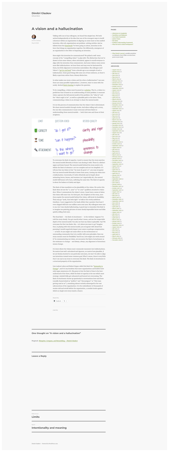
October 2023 (116, 86)
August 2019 (115, 166)
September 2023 (116, 88)
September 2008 (116, 179)
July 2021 (114, 134)
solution (88, 90)
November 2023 (116, 84)
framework (68, 46)
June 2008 (115, 182)
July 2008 (115, 181)
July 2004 (115, 229)
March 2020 (115, 155)
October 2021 (116, 129)
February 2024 (116, 81)
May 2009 (115, 177)
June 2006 (115, 203)
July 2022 (115, 112)
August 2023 (115, 90)
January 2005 (116, 221)
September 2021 (116, 131)
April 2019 (115, 169)
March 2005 (115, 219)
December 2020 (116, 142)
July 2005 (115, 214)
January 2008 (116, 184)
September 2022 (116, 108)
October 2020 (116, 144)
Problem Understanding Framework (122, 42)
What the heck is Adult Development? (122, 44)
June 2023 (115, 94)
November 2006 (116, 199)
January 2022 (116, 123)
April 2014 (115, 173)
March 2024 (115, 79)
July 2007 (115, 194)
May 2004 (115, 232)
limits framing (68, 85)
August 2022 (115, 110)
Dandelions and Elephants (119, 35)
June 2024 (115, 75)
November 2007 (116, 186)
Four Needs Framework (118, 37)
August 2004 (115, 227)
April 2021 (115, 140)
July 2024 (115, 73)
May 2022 (115, 116)
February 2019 (116, 171)
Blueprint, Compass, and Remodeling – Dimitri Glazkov (58, 341)
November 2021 (116, 127)
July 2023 (114, 92)
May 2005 (115, 216)
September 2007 (116, 190)
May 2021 (115, 138)
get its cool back (65, 70)
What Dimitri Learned (118, 53)
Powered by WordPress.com (50, 443)
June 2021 (115, 136)
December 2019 (116, 160)
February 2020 (116, 157)
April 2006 (115, 206)
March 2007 (115, 197)
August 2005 (115, 212)
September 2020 (116, 145)
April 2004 (115, 234)
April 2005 (115, 218)
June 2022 (115, 114)
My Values (115, 40)
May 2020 (115, 151)
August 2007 (115, 192)
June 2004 (115, 231)
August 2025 (115, 70)
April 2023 (115, 97)
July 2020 (115, 149)
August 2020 (115, 147)
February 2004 (116, 238)
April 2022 (115, 118)
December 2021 (116, 125)
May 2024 (115, 77)
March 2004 (115, 236)
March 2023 (115, 99)
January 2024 (116, 83)
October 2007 (116, 188)
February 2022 (116, 121)
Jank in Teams (116, 39)
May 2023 (115, 95)
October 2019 (116, 162)
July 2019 (114, 168)
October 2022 (116, 107)
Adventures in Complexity (119, 33)
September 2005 (116, 210)
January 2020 (116, 158)
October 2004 (116, 223)
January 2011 (115, 175)
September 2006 (117, 201)
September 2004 (116, 225)
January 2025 (116, 71)
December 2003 (116, 240)
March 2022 (115, 120)
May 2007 (115, 195)
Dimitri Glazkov (41, 13)
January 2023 (116, 103)
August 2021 (115, 132)
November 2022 (116, 105)
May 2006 (115, 205)
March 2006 (115, 208)
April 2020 (115, 153)
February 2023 (116, 101)
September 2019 (116, 164)
